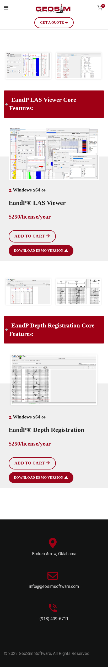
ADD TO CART (29, 236)
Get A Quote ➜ (54, 22)
